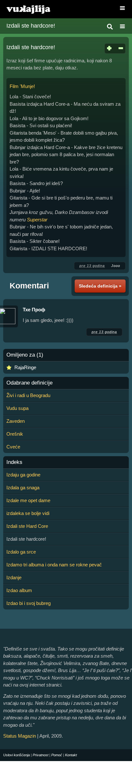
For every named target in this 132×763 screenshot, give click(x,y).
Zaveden (15, 421)
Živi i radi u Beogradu (28, 395)
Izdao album (19, 590)
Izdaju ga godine (23, 474)
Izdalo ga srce (21, 552)
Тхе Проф (34, 309)
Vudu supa (17, 408)
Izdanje (13, 577)
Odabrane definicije (29, 383)
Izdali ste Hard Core (27, 526)
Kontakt (71, 755)
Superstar (37, 219)
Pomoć (56, 755)
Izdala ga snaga (22, 487)
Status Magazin (19, 736)
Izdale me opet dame (28, 500)
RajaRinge (25, 367)
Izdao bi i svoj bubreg (28, 603)
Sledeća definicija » (100, 285)
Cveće (13, 446)
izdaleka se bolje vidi (27, 513)
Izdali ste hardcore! (30, 25)
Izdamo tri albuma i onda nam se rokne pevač (54, 564)
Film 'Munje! (22, 86)
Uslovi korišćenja (16, 755)
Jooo (115, 266)
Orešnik (14, 434)
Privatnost (40, 755)
